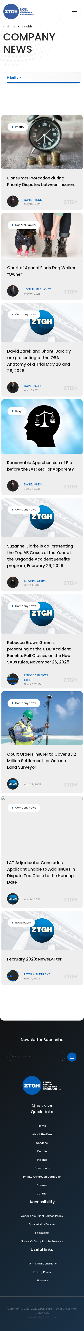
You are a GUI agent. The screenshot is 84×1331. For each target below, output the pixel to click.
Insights (27, 26)
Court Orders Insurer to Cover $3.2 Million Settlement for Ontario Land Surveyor (41, 760)
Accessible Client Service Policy (42, 1216)
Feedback (42, 1233)
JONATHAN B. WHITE (37, 289)
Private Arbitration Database (42, 1177)
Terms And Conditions (42, 1263)
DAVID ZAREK (32, 386)
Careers (42, 1185)
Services (42, 1143)
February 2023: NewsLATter (34, 959)
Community (42, 1168)
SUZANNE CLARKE (35, 581)
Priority (13, 77)
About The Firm (42, 1134)
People (42, 1151)
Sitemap (42, 1280)
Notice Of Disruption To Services (42, 1241)
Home (11, 26)
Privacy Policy (42, 1272)
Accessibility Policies (42, 1224)
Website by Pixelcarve (42, 1317)
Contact (42, 1193)
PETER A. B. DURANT (37, 974)
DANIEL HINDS (33, 200)
